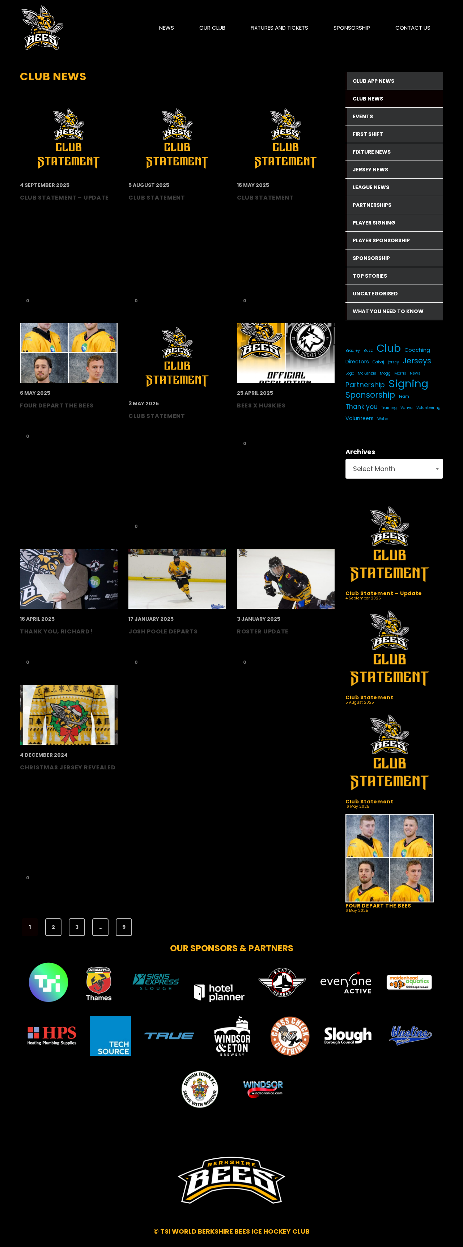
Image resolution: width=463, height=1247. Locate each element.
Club (389, 348)
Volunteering (428, 407)
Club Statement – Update (383, 593)
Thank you (361, 406)
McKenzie (367, 373)
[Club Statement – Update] (389, 545)
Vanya (406, 407)
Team (404, 396)
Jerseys (417, 361)
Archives (360, 451)
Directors (357, 361)
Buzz (368, 350)
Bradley (352, 350)
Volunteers (359, 418)
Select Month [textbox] (374, 468)
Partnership (365, 385)
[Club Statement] (389, 650)
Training (389, 407)
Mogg (385, 373)
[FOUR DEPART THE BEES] (389, 858)
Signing (408, 384)
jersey (393, 362)
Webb (382, 419)
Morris (400, 373)
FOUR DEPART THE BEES (378, 905)
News (415, 373)
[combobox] (394, 469)
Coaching (417, 350)
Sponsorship (370, 395)
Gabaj (378, 362)
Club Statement (369, 697)
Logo (349, 373)
